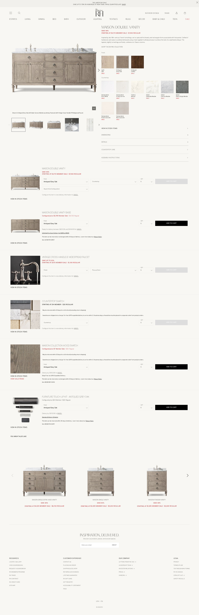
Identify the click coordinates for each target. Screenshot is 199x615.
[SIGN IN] (176, 13)
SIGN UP (114, 545)
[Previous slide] (7, 125)
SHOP (124, 4)
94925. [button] (76, 195)
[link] (159, 19)
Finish (45, 179)
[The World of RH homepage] (99, 12)
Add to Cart (171, 223)
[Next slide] (99, 70)
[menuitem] (13, 19)
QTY (142, 179)
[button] (145, 128)
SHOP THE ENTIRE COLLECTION (112, 47)
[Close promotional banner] (197, 2)
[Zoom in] (94, 108)
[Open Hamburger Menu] (10, 13)
